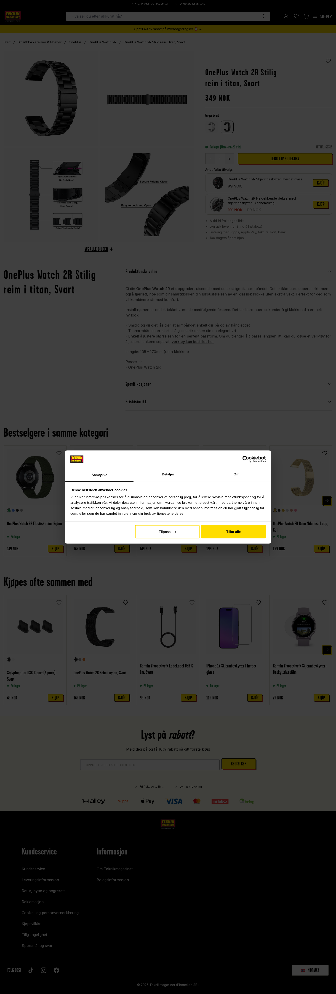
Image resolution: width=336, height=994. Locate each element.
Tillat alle (233, 531)
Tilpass (165, 531)
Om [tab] (236, 474)
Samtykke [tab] (99, 475)
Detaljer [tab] (168, 474)
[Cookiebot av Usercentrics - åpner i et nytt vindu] (246, 459)
